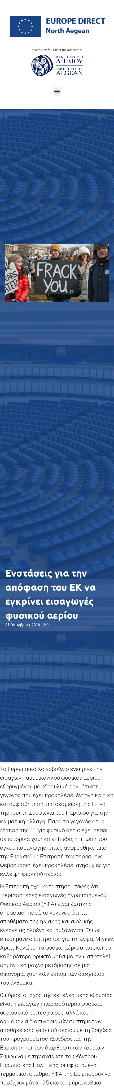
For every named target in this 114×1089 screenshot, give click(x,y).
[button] (57, 91)
